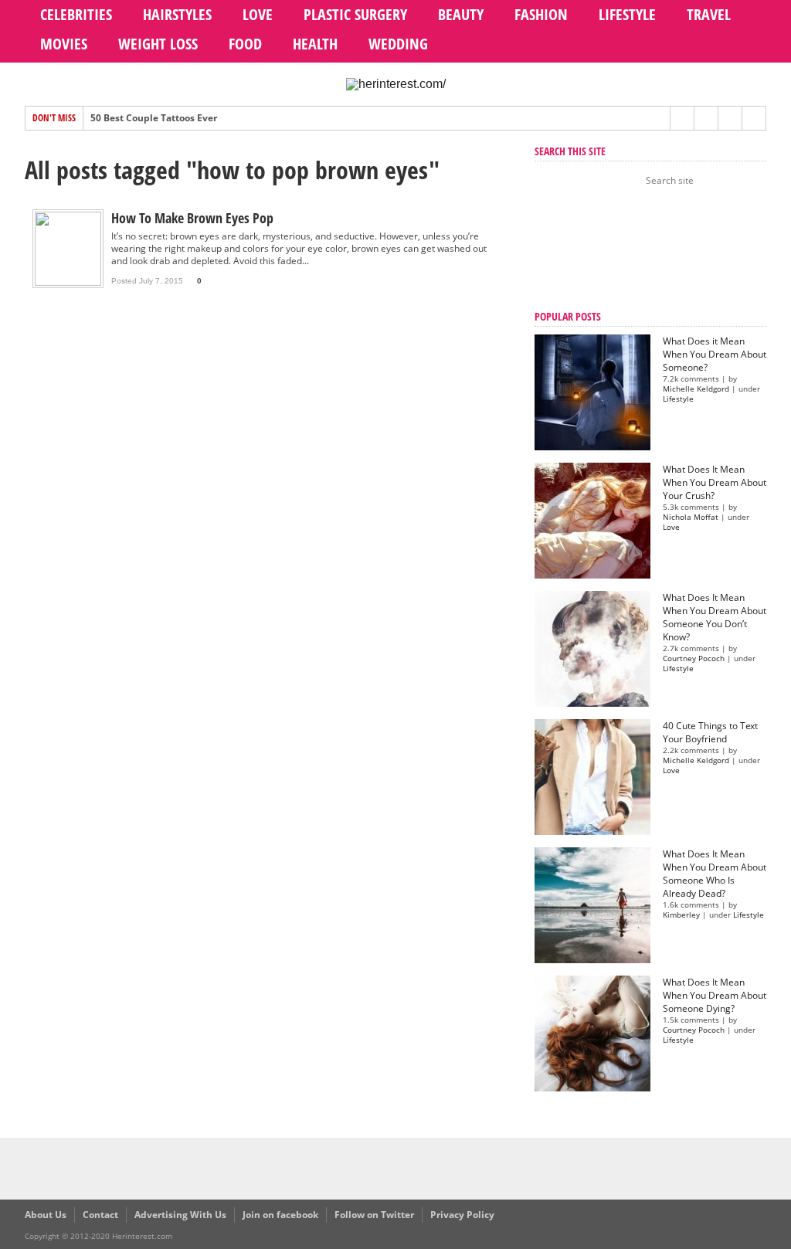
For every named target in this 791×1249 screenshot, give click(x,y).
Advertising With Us (180, 1214)
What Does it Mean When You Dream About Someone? (714, 354)
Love (258, 14)
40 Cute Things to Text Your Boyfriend (710, 732)
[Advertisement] (612, 250)
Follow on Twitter (374, 1214)
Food (245, 43)
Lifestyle (627, 14)
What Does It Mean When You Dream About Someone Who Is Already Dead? (714, 873)
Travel (709, 14)
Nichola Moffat (690, 517)
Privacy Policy (462, 1214)
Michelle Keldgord (696, 389)
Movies (63, 43)
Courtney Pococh (694, 658)
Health (315, 43)
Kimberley (681, 915)
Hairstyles (177, 14)
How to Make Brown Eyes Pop (192, 217)
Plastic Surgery (355, 14)
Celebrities (76, 14)
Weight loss (158, 43)
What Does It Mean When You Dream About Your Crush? (714, 482)
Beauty (461, 14)
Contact (100, 1214)
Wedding (398, 43)
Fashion (541, 14)
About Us (45, 1214)
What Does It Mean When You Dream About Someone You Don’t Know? (714, 617)
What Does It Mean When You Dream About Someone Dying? (714, 995)
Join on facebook (280, 1214)
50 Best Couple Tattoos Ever (153, 118)
